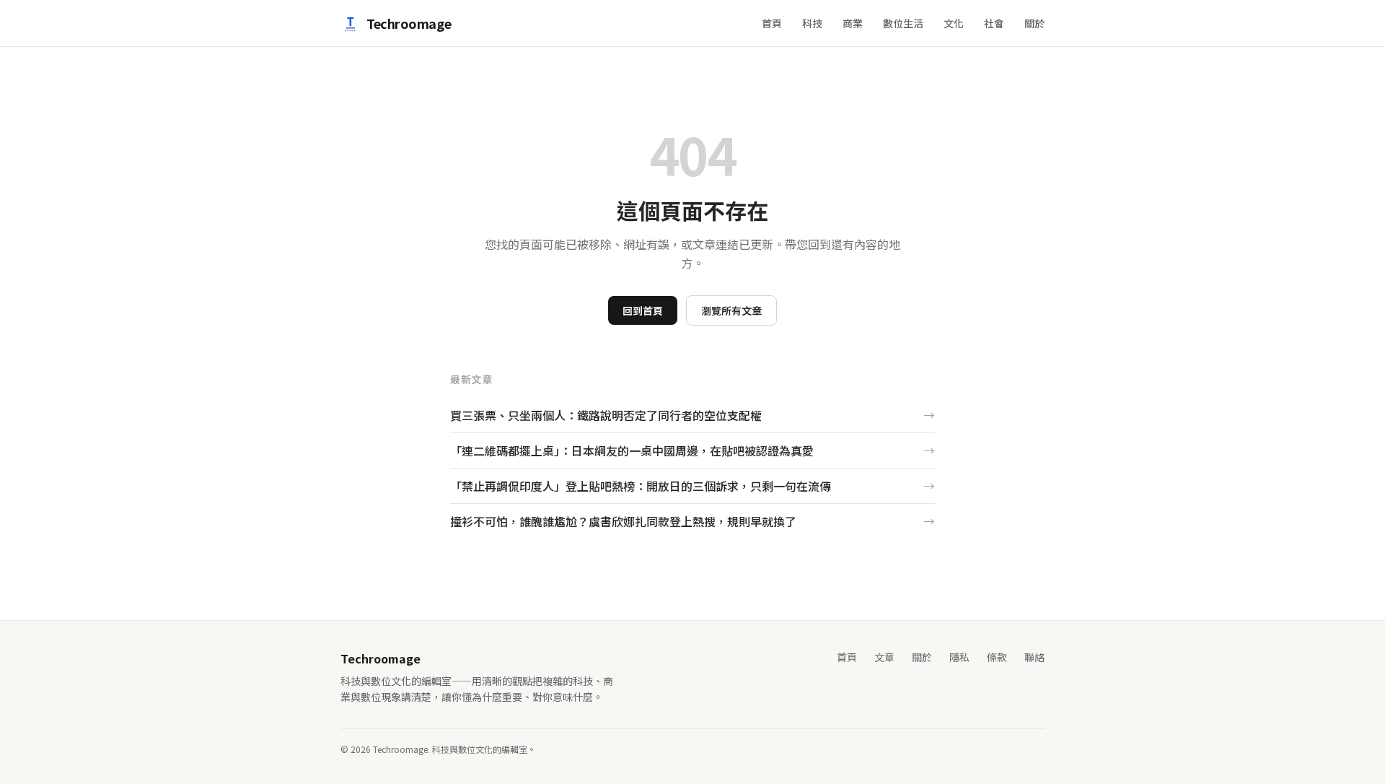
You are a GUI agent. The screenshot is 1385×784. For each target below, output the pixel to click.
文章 (884, 657)
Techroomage (408, 23)
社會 (994, 23)
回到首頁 (643, 310)
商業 (853, 23)
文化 (954, 23)
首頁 (772, 23)
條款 (997, 657)
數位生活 (903, 23)
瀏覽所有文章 (731, 310)
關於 (1034, 23)
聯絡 (1034, 657)
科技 (812, 23)
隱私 (959, 657)
